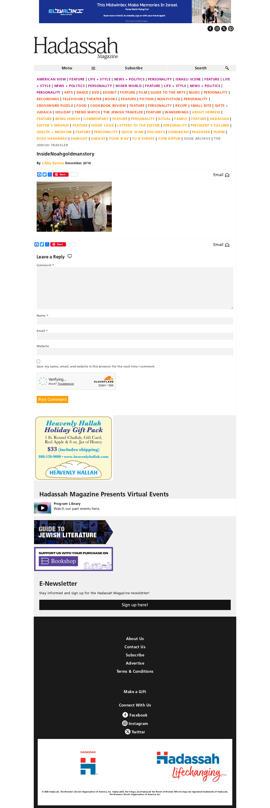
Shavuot (79, 138)
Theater (94, 99)
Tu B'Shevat (143, 138)
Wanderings (177, 112)
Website (43, 346)
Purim (219, 132)
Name (43, 315)
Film (143, 92)
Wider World (128, 86)
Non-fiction (168, 99)
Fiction (146, 99)
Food (81, 105)
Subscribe (134, 68)
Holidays (156, 132)
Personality (160, 79)
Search (201, 68)
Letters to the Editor (138, 125)
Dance (82, 92)
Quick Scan (133, 132)
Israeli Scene (188, 79)
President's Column (210, 125)
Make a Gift (135, 691)
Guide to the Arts (168, 92)
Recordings (48, 99)
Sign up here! (135, 604)
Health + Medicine (54, 132)
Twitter (138, 731)
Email (219, 174)
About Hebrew (206, 112)
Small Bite (201, 105)
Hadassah (219, 119)
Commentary (96, 119)
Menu (67, 68)
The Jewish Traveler (123, 112)
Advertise (135, 663)
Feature (77, 79)
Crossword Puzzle (55, 105)
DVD (95, 92)
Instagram (138, 723)
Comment (45, 265)
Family (181, 119)
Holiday (63, 112)
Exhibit (110, 92)
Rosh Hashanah (52, 138)
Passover (201, 132)
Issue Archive (197, 138)
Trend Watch (87, 112)
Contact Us (135, 646)
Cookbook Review (108, 105)
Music (194, 92)
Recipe (181, 105)
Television (72, 99)
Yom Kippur (169, 138)
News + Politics (129, 79)
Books (111, 99)
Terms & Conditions (135, 671)
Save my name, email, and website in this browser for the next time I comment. (96, 366)
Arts (68, 92)
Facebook (137, 715)
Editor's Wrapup (53, 125)
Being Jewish (67, 119)
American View (51, 79)
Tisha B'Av (119, 138)
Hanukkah (178, 132)
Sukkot (98, 138)
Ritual (164, 119)
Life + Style (99, 79)
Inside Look (102, 125)
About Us (135, 638)
